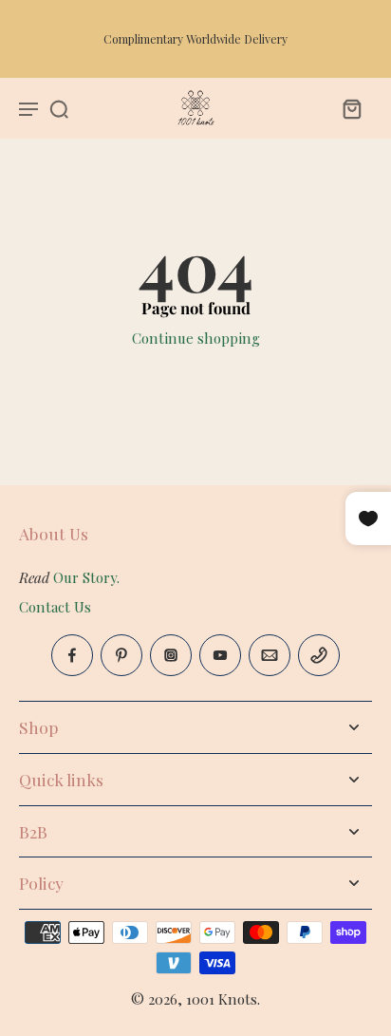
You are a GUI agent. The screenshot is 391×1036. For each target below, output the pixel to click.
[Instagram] (171, 655)
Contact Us (55, 606)
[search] (59, 108)
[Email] (269, 655)
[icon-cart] (351, 108)
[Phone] (319, 655)
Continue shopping (196, 338)
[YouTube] (220, 655)
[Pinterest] (121, 655)
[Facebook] (72, 655)
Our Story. (86, 577)
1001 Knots (221, 998)
